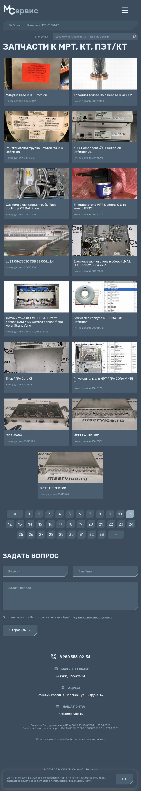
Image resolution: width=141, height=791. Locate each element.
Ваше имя (15, 571)
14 (30, 524)
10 (120, 514)
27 (41, 534)
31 (81, 534)
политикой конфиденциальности (71, 780)
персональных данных (95, 617)
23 (121, 524)
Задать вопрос (19, 587)
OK (124, 779)
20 (90, 524)
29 (61, 534)
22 (111, 524)
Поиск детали (41, 37)
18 (70, 524)
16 (50, 524)
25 (21, 534)
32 (91, 534)
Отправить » (20, 630)
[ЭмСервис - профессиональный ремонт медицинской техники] (21, 10)
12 (10, 524)
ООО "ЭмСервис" (72, 769)
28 (51, 534)
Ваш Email (85, 571)
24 (131, 524)
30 (71, 534)
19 (80, 524)
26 (31, 534)
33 (102, 534)
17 (60, 524)
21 (101, 524)
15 (40, 524)
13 (20, 524)
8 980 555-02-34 (75, 657)
